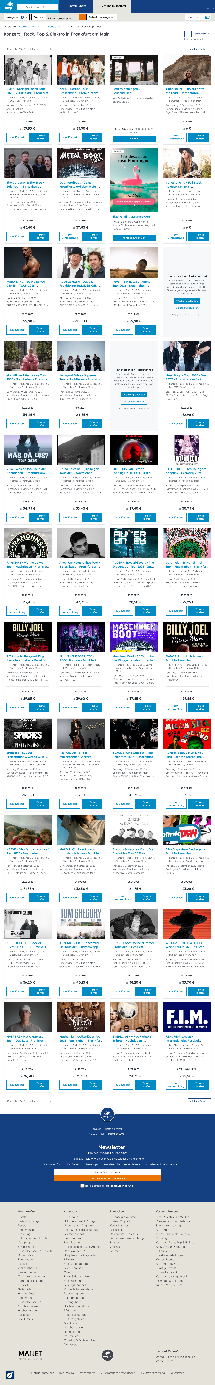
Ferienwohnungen (29, 1221)
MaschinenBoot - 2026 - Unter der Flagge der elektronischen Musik (134, 660)
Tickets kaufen (40, 137)
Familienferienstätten (31, 1281)
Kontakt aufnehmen (134, 237)
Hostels (22, 1264)
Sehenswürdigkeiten (123, 1217)
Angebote (70, 1211)
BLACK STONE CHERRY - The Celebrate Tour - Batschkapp (133, 755)
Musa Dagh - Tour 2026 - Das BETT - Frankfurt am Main (186, 377)
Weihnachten (72, 1281)
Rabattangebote (74, 1293)
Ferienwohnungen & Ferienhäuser (126, 91)
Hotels (22, 1217)
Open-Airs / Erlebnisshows (173, 1221)
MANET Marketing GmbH (112, 1133)
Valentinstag (72, 1336)
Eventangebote (74, 1298)
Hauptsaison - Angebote (80, 1255)
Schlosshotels (26, 1247)
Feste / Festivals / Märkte (172, 1217)
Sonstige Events (166, 1268)
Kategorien (14, 17)
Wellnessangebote (76, 1264)
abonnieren (107, 1178)
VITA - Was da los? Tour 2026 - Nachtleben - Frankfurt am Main (27, 473)
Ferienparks (25, 1259)
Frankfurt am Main (29, 26)
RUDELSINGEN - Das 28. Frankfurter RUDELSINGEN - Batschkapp (79, 286)
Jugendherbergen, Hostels (35, 1251)
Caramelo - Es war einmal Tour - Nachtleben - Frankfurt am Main (187, 566)
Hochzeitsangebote (76, 1306)
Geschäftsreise (73, 1327)
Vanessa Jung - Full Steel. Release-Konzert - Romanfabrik (184, 186)
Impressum (66, 1373)
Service (210, 8)
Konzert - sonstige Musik (172, 1276)
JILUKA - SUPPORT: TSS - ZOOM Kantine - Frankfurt (77, 658)
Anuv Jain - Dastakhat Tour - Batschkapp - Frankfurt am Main (79, 566)
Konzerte (162, 1230)
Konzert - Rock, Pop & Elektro (175, 1242)
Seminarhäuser (27, 1272)
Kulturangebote (74, 1319)
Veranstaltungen (55, 26)
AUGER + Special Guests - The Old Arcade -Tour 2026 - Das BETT (133, 566)
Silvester (69, 1259)
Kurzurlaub (71, 1217)
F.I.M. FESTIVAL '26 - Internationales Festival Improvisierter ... (182, 1040)
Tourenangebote (74, 1234)
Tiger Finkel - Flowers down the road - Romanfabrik (185, 91)
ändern (134, 132)
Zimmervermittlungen (32, 1276)
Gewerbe (116, 1251)
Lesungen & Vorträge (170, 1281)
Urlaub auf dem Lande (32, 1238)
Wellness (115, 1247)
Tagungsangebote (76, 1285)
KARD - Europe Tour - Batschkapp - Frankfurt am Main (79, 93)
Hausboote (25, 1315)
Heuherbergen (27, 1310)
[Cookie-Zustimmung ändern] (10, 1375)
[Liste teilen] (188, 34)
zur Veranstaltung (176, 137)
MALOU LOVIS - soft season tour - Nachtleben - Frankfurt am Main (80, 853)
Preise (37, 17)
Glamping (24, 1234)
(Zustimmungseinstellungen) (118, 1373)
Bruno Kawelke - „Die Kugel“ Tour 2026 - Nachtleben (79, 471)
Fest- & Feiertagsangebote (81, 1230)
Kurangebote (72, 1302)
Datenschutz (87, 1373)
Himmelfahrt (72, 1332)
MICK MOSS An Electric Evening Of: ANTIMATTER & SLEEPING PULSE (132, 473)
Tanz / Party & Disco (169, 1285)
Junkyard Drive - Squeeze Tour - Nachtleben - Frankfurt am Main (80, 379)
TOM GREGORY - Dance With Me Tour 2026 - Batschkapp (79, 945)
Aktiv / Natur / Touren (170, 1247)
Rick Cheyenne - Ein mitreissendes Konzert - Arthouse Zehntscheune (76, 757)
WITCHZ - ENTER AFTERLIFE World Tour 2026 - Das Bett (185, 945)
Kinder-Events (165, 1259)
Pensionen (24, 1225)
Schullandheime (28, 1306)
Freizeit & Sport (120, 1221)
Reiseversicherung (153, 1373)
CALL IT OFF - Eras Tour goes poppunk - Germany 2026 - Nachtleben (186, 473)
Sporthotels (25, 1319)
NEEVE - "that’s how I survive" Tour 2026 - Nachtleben (27, 851)
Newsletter (177, 1373)
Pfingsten (70, 1310)
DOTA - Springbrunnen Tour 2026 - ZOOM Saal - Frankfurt (27, 91)
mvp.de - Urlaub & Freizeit (107, 1128)
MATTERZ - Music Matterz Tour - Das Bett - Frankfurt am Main (25, 1040)
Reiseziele (116, 1230)
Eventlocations (73, 1242)
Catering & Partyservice (79, 1340)
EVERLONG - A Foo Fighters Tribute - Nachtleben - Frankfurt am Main (132, 1040)
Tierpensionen (73, 1344)
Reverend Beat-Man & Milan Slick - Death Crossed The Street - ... (185, 757)
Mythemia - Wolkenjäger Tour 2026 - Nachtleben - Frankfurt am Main (80, 1040)
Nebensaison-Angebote (79, 1225)
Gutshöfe (24, 1285)
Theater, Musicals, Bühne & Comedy (173, 1236)
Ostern (68, 1272)
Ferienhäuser (26, 1230)
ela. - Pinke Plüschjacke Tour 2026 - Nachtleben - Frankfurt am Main (27, 379)
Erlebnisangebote (75, 1315)
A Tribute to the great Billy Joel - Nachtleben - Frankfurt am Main (27, 660)
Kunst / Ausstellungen (170, 1255)
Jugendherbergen (29, 1302)
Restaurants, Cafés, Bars (125, 1234)
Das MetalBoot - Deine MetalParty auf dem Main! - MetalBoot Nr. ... (79, 186)
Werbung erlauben (187, 300)
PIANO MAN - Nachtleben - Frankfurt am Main (184, 658)
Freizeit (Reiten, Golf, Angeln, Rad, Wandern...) (82, 1249)
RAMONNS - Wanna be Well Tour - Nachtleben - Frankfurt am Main (27, 566)
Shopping (116, 1242)
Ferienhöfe (25, 1298)
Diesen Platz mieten (187, 307)
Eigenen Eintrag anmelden (131, 216)
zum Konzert (17, 137)
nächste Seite (198, 49)
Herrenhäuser (27, 1293)
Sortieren (200, 33)
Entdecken (117, 1211)
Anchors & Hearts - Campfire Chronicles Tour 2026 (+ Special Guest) (133, 853)
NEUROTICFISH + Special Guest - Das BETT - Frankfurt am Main (27, 947)
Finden (134, 138)
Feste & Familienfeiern (78, 1276)
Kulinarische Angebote (78, 1289)
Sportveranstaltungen (170, 1225)
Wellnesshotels (27, 1268)
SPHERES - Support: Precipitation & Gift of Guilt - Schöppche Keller (26, 757)
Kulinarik (161, 1251)
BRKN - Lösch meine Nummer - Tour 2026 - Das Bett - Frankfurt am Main (133, 947)
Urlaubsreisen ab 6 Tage (80, 1221)
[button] (38, 6)
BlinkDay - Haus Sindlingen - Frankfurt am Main (185, 851)
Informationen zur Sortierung (197, 39)
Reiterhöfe (24, 1289)
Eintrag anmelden (42, 1373)
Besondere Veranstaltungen (128, 1238)
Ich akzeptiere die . (109, 1185)
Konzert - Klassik (167, 1272)
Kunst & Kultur (119, 1225)
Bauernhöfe (25, 1255)
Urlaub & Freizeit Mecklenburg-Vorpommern (176, 1359)
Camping (24, 1242)
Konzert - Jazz (165, 1264)
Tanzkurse (70, 1323)
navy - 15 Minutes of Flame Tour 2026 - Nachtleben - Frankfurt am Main (131, 286)
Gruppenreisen (73, 1268)
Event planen (72, 1238)
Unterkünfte (26, 1211)
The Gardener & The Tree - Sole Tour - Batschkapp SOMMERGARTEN (25, 186)
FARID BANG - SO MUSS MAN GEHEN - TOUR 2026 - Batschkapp (26, 286)
